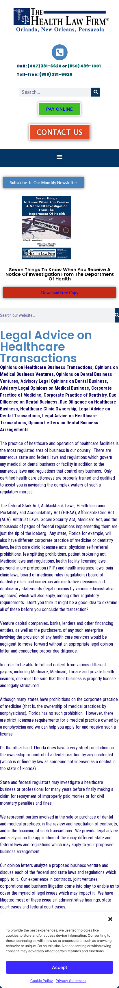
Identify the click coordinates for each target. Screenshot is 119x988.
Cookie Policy (41, 980)
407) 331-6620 (45, 66)
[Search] (95, 92)
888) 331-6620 (56, 74)
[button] (110, 919)
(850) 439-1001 (84, 66)
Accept (59, 967)
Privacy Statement (71, 980)
